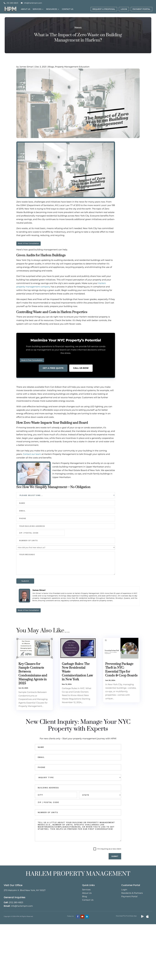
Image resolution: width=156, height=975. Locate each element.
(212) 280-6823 (16, 902)
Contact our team (32, 454)
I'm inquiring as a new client (109, 849)
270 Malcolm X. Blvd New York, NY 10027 (25, 890)
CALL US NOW (81, 368)
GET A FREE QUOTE (53, 368)
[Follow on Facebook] (78, 916)
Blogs (51, 66)
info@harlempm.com (33, 3)
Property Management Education (72, 66)
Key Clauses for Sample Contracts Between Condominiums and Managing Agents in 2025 (33, 673)
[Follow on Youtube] (82, 916)
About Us (25, 9)
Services (37, 9)
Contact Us (67, 9)
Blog (84, 897)
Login (124, 9)
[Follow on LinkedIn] (87, 916)
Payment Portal (141, 9)
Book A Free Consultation (28, 243)
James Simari (26, 66)
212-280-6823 (12, 3)
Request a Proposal (104, 9)
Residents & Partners (132, 893)
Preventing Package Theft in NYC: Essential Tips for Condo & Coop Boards (121, 669)
